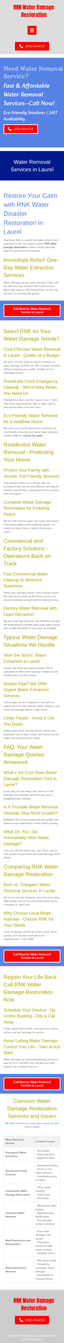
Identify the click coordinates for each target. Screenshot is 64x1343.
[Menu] (32, 30)
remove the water (32, 435)
